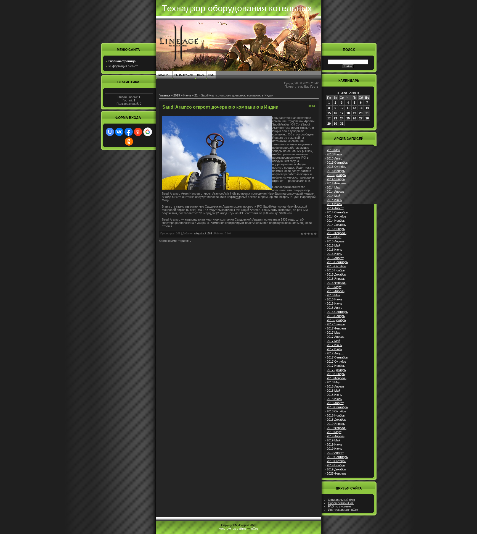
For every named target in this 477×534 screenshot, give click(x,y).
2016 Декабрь (336, 320)
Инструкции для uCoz (343, 509)
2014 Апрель (335, 191)
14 (367, 107)
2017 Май (333, 340)
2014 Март (334, 187)
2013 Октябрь (336, 166)
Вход (200, 75)
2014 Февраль (336, 183)
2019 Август (335, 452)
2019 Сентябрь (337, 457)
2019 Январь (336, 423)
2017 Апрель (335, 336)
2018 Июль (334, 399)
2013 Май (333, 150)
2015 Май (333, 245)
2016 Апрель (335, 291)
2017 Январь (336, 324)
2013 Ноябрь (336, 170)
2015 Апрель (335, 241)
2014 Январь (336, 179)
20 (360, 113)
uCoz (254, 528)
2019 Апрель (335, 436)
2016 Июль (334, 303)
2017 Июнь (334, 345)
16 (335, 113)
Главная (164, 75)
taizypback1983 (203, 233)
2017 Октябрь (336, 361)
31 (341, 123)
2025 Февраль (336, 473)
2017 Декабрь (336, 369)
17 (341, 113)
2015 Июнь (334, 249)
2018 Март (334, 382)
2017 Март (334, 332)
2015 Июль (334, 253)
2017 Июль (334, 349)
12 (354, 107)
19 (354, 113)
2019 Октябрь (336, 461)
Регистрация (183, 75)
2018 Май (333, 390)
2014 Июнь (334, 199)
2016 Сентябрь (337, 311)
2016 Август (335, 307)
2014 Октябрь (336, 216)
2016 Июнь (334, 299)
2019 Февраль (336, 428)
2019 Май (333, 440)
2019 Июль (334, 448)
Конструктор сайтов (233, 528)
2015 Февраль (336, 233)
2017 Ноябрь (336, 365)
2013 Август (335, 158)
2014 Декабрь (336, 224)
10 (341, 107)
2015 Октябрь (336, 266)
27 (360, 118)
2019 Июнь (334, 444)
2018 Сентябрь (337, 407)
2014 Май (333, 195)
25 (348, 118)
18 (348, 113)
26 (354, 118)
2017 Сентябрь (337, 357)
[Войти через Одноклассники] (129, 141)
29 (329, 123)
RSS (211, 75)
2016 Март (334, 287)
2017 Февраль (336, 328)
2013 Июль (334, 154)
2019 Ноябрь (336, 465)
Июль (187, 95)
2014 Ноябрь (336, 220)
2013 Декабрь (336, 175)
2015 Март (334, 237)
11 (348, 107)
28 (367, 118)
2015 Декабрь (336, 274)
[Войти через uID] (110, 132)
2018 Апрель (335, 386)
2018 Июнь (334, 394)
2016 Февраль (336, 282)
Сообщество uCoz (341, 503)
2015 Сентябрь (337, 262)
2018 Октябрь (336, 411)
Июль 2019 (348, 93)
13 (360, 107)
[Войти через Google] (147, 131)
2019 (176, 95)
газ (238, 196)
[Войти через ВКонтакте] (119, 132)
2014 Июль (334, 204)
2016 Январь (336, 278)
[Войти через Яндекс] (138, 132)
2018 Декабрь (336, 419)
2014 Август (335, 208)
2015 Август (335, 258)
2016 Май (333, 295)
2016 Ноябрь (336, 316)
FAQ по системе (339, 506)
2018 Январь (336, 374)
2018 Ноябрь (336, 415)
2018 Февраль (336, 378)
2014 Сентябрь (337, 212)
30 (335, 123)
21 (196, 95)
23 (335, 118)
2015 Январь (336, 229)
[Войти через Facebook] (128, 132)
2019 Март (334, 432)
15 (329, 113)
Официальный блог (341, 499)
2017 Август (335, 353)
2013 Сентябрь (337, 162)
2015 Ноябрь (336, 270)
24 (341, 118)
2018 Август (335, 403)
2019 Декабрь (336, 469)
